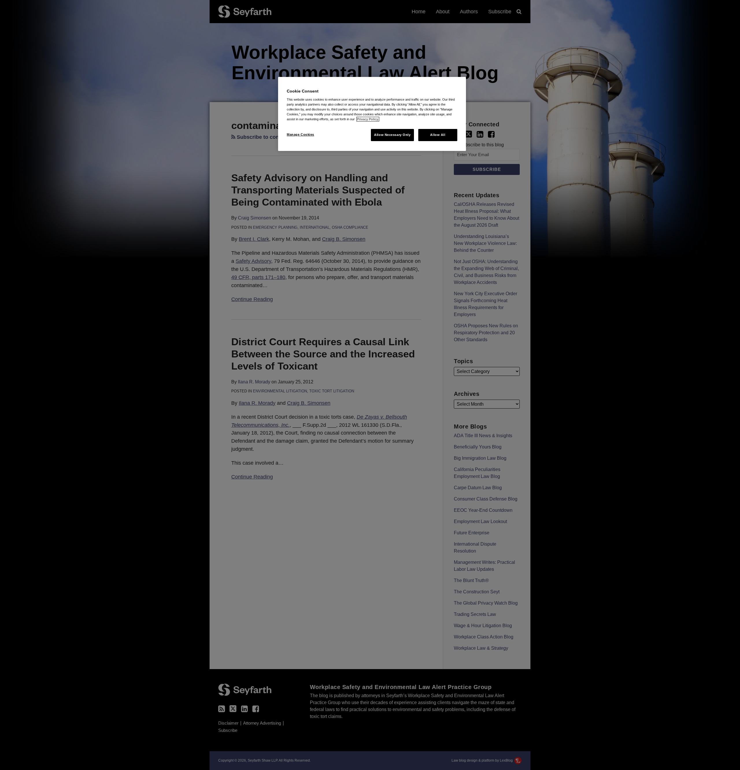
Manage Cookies (300, 134)
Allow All (437, 134)
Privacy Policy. (368, 119)
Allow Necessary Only (392, 134)
